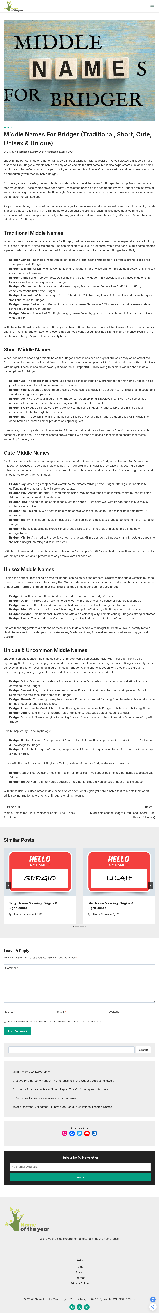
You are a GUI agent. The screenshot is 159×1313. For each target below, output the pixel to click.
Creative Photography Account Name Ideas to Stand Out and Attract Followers (63, 1080)
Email (61, 1012)
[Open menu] (152, 6)
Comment (12, 968)
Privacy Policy (79, 1283)
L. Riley (10, 151)
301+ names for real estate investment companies (44, 1098)
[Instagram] (87, 1307)
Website (114, 1012)
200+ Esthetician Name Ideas (31, 1072)
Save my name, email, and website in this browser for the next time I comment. (54, 1021)
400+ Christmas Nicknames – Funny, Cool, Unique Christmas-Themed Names (62, 1106)
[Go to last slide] (8, 885)
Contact (79, 1278)
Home (79, 1266)
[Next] (150, 885)
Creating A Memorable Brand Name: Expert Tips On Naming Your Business (61, 1089)
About (80, 1272)
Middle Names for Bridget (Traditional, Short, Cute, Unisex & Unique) (122, 812)
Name (10, 1012)
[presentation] (40, 872)
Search (143, 1049)
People (8, 127)
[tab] (73, 926)
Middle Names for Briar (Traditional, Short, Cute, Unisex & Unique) (39, 812)
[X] (79, 1307)
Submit (80, 1177)
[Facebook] (72, 1307)
